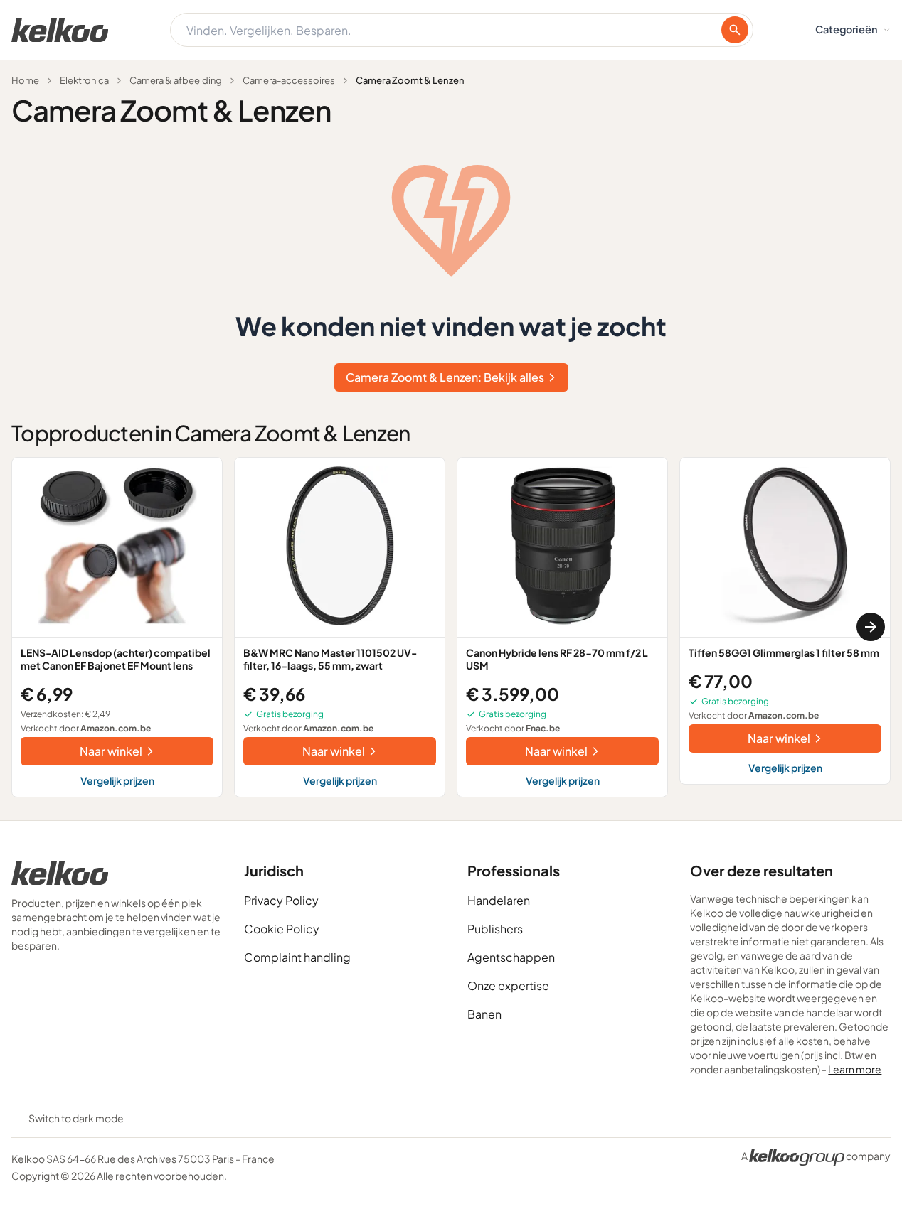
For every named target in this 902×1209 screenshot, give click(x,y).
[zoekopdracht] (734, 29)
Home (25, 80)
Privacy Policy (281, 900)
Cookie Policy (281, 928)
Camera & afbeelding (175, 80)
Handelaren (498, 900)
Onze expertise (508, 985)
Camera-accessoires (289, 80)
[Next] (870, 627)
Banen (484, 1013)
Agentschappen (511, 957)
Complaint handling (297, 957)
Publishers (495, 928)
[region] (451, 627)
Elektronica (84, 80)
